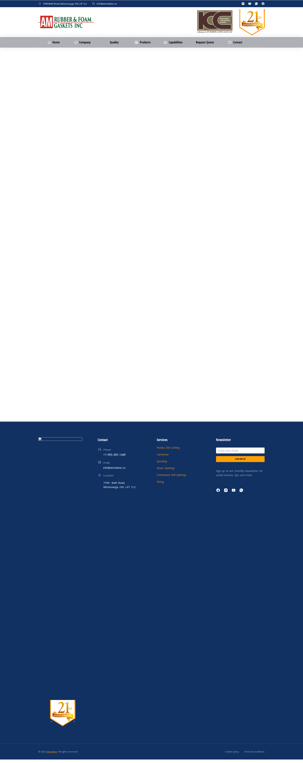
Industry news (55, 131)
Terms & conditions (254, 751)
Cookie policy (232, 751)
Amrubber (51, 751)
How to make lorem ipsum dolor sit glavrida (83, 218)
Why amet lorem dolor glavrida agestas (79, 124)
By (93, 131)
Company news (56, 411)
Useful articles (75, 131)
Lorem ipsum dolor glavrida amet (74, 311)
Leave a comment (132, 131)
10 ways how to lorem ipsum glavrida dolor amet (88, 404)
